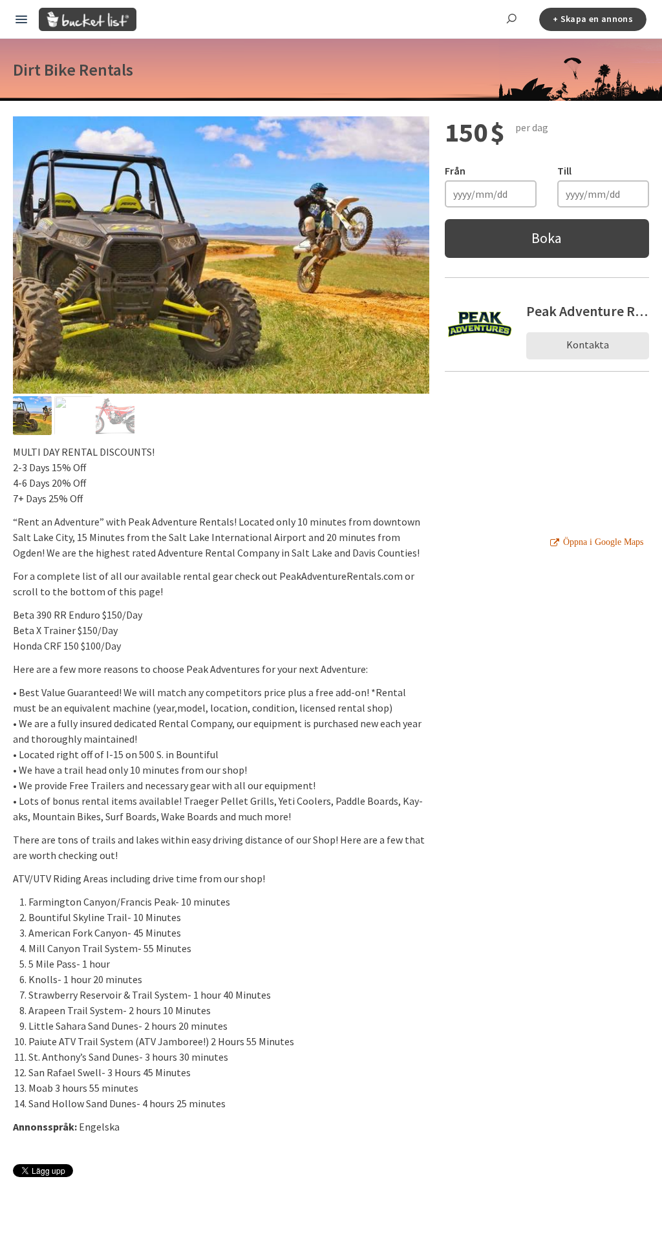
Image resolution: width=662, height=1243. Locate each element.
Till (564, 170)
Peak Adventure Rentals (587, 311)
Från (455, 170)
